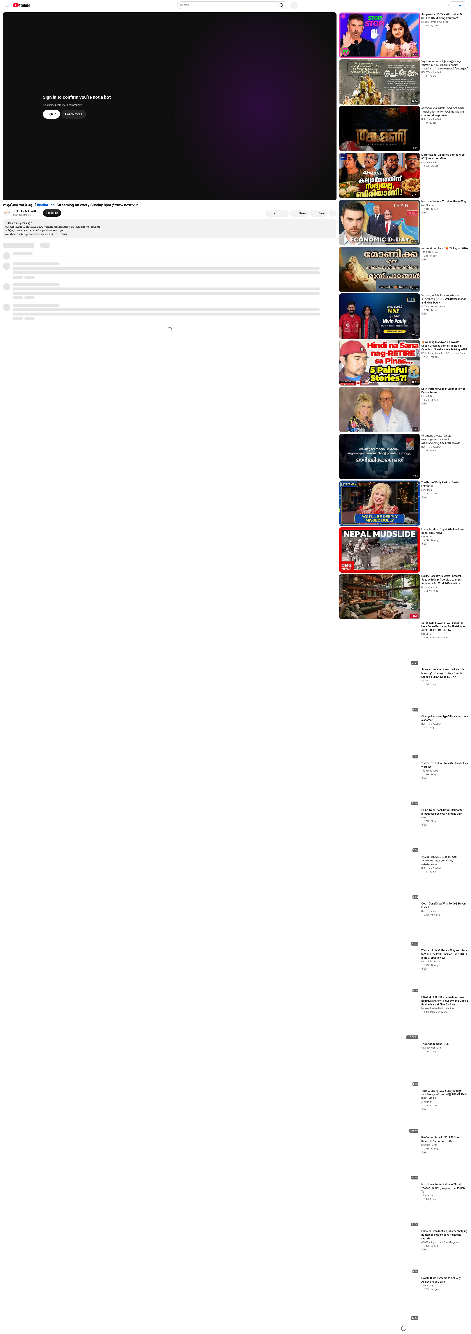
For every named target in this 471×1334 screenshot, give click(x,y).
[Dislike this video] (283, 213)
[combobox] (227, 5)
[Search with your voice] (294, 5)
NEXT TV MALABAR (25, 211)
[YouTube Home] (21, 5)
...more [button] (63, 234)
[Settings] (443, 5)
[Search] (281, 5)
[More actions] (332, 213)
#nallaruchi (46, 205)
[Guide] (6, 5)
